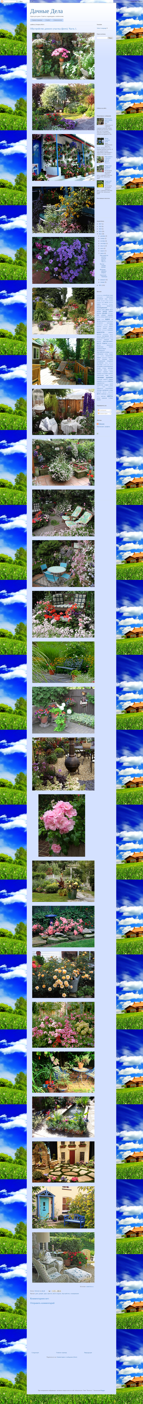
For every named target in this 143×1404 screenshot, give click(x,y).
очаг (98, 355)
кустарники (105, 336)
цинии (98, 398)
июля (102, 248)
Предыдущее (88, 1352)
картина (99, 326)
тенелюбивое (109, 388)
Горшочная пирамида (103, 275)
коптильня (104, 330)
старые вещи (108, 385)
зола (103, 319)
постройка (100, 366)
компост (99, 330)
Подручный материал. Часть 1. (108, 182)
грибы (103, 309)
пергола (110, 357)
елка (102, 317)
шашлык (104, 398)
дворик (41, 1293)
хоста (98, 396)
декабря (103, 236)
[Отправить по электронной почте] (53, 1291)
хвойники (103, 394)
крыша (111, 334)
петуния (104, 359)
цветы (110, 396)
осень (106, 354)
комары (111, 328)
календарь (110, 323)
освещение (100, 354)
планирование (75, 1293)
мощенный (110, 345)
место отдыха (57, 1293)
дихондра (110, 313)
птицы (104, 368)
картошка (105, 326)
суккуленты (100, 388)
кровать (111, 332)
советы (110, 381)
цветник (103, 396)
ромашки (111, 370)
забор (98, 319)
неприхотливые (101, 348)
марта (102, 253)
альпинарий (99, 297)
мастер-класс (108, 341)
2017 (100, 224)
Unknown (101, 424)
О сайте (48, 20)
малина (99, 341)
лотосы (107, 337)
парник (99, 357)
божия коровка (109, 300)
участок (99, 392)
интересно (100, 323)
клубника (99, 328)
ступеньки (110, 386)
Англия (111, 298)
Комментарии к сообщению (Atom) (67, 1357)
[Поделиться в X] (56, 1291)
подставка (99, 364)
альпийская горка (108, 295)
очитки (102, 355)
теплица (99, 390)
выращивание (102, 307)
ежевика (99, 317)
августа (102, 246)
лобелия (102, 337)
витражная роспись (107, 304)
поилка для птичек (108, 364)
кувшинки (99, 336)
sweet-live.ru (89, 1286)
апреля (102, 251)
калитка (106, 324)
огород (107, 352)
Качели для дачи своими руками (108, 120)
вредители (110, 306)
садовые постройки (102, 373)
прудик (99, 368)
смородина (104, 381)
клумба (105, 328)
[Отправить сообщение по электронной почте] (49, 1291)
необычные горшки (105, 347)
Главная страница (37, 20)
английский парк (102, 298)
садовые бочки (108, 371)
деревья (99, 313)
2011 (100, 285)
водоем (99, 306)
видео (98, 304)
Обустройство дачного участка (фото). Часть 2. (108, 160)
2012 (100, 234)
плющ (106, 362)
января (102, 282)
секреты (105, 379)
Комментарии (103, 413)
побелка (111, 362)
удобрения (105, 390)
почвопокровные (108, 366)
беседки (103, 300)
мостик (99, 345)
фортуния (110, 392)
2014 (100, 229)
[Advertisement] (104, 73)
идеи (45, 1293)
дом (98, 315)
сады (106, 375)
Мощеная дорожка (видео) (103, 271)
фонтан (104, 392)
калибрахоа (99, 324)
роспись (99, 371)
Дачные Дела (46, 11)
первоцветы (104, 357)
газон (111, 307)
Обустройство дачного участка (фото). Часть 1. (104, 258)
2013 (100, 231)
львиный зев (108, 339)
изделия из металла (107, 321)
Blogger (102, 1390)
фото (98, 394)
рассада (110, 368)
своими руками (105, 377)
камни (111, 324)
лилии (98, 337)
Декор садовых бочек (107, 140)
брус (103, 302)
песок (98, 359)
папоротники (109, 355)
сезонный (99, 379)
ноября (102, 238)
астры (98, 300)
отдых (111, 354)
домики (103, 315)
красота (49, 1293)
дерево (111, 311)
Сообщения (102, 410)
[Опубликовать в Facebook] (58, 1291)
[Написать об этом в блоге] (55, 1291)
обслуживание (101, 350)
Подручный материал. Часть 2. (108, 167)
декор (105, 311)
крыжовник (105, 334)
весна (106, 302)
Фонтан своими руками (103, 265)
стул (103, 386)
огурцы (111, 352)
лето (111, 336)
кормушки (110, 330)
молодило (110, 343)
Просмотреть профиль (103, 426)
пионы (111, 359)
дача (36, 1293)
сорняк (111, 383)
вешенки (111, 302)
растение (99, 370)
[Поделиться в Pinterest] (60, 1291)
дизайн (104, 313)
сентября (103, 243)
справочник (100, 385)
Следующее (35, 1352)
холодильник (110, 394)
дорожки (110, 315)
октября (102, 241)
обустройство (66, 1293)
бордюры (99, 302)
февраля (103, 279)
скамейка (99, 381)
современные (100, 383)
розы (105, 370)
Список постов (58, 20)
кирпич (111, 326)
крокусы (99, 334)
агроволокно (100, 295)
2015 (100, 226)
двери (111, 309)
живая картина (108, 317)
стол (98, 386)
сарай (111, 375)
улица (111, 390)
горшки (99, 309)
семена (111, 379)
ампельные (110, 297)
